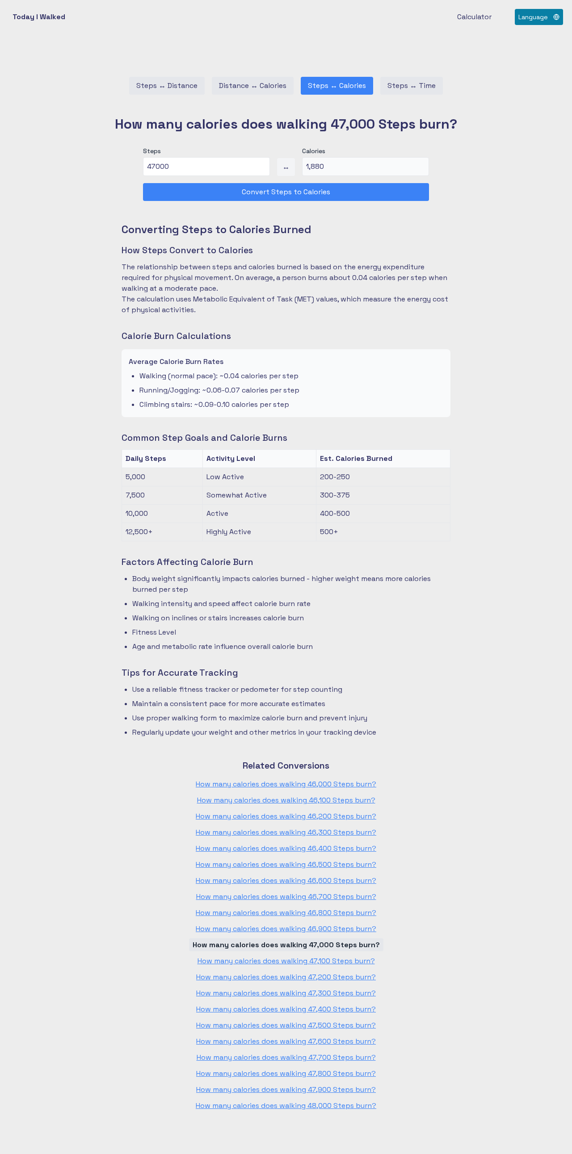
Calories (313, 151)
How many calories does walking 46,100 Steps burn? (286, 800)
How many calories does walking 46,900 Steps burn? (286, 928)
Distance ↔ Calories (252, 85)
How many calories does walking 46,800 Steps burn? (286, 912)
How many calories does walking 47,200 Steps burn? (286, 977)
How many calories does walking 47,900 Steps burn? (286, 1089)
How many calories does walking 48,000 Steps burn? (286, 1105)
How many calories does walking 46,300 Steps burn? (286, 832)
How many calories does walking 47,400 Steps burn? (286, 1009)
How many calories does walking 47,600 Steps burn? (286, 1041)
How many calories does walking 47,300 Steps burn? (286, 993)
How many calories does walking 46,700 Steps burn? (286, 896)
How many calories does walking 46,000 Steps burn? (286, 784)
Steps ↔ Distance (167, 85)
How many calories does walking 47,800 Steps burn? (286, 1073)
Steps (152, 151)
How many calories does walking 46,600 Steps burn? (286, 880)
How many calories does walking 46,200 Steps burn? (286, 816)
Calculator (474, 16)
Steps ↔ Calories (337, 85)
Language (533, 17)
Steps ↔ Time (411, 85)
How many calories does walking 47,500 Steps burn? (286, 1025)
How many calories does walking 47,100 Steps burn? (286, 961)
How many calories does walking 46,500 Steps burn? (286, 864)
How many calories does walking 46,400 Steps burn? (286, 848)
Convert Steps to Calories (286, 192)
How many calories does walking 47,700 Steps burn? (286, 1057)
